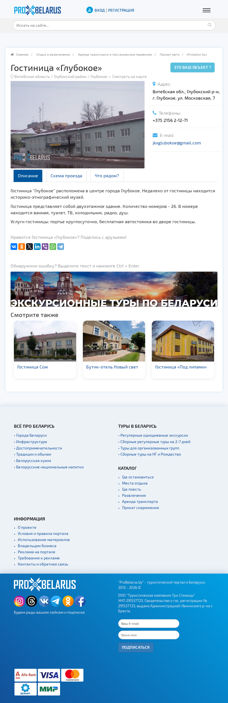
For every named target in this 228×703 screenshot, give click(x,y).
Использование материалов (44, 539)
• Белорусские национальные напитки (49, 466)
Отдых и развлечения (53, 54)
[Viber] (45, 246)
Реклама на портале (36, 551)
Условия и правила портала (43, 533)
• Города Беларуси (30, 435)
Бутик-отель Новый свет (43, 366)
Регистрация (121, 10)
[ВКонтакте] (14, 246)
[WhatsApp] (52, 246)
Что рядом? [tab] (107, 175)
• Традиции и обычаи (32, 454)
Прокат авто (170, 54)
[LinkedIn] (37, 246)
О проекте (27, 527)
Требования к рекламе (39, 557)
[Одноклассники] (21, 246)
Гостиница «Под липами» (112, 366)
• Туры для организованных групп (148, 448)
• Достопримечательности (38, 448)
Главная (22, 54)
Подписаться (136, 647)
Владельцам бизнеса (37, 545)
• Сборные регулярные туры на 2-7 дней (154, 441)
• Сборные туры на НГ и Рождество (149, 454)
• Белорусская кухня (32, 460)
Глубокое (99, 76)
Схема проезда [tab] (66, 175)
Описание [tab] (28, 175)
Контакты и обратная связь (43, 564)
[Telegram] (60, 246)
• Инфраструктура (30, 441)
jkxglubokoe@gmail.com (177, 142)
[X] (29, 246)
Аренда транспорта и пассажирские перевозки (115, 54)
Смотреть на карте (129, 76)
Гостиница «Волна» (175, 366)
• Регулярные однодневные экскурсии (153, 435)
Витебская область (32, 76)
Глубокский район (70, 76)
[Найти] (209, 24)
